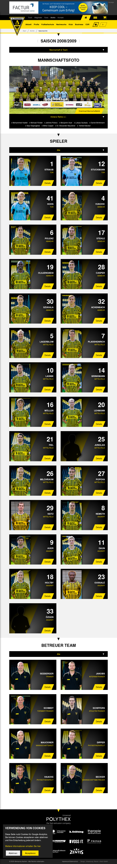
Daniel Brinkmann (98, 122)
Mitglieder (38, 17)
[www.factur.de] (58, 7)
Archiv (53, 17)
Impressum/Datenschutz (70, 861)
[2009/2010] (79, 40)
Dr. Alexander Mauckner (66, 125)
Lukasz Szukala (81, 122)
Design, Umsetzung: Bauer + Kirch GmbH (94, 861)
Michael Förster (37, 122)
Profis (36, 24)
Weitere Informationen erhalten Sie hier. (23, 846)
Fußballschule (47, 24)
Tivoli (30, 17)
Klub (71, 24)
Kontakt (60, 17)
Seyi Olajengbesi (33, 125)
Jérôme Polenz (52, 122)
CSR (87, 24)
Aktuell (28, 24)
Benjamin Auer (66, 122)
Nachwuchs (61, 24)
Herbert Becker (84, 125)
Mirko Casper (48, 125)
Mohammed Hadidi (20, 122)
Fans (46, 17)
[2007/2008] (38, 40)
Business (79, 24)
